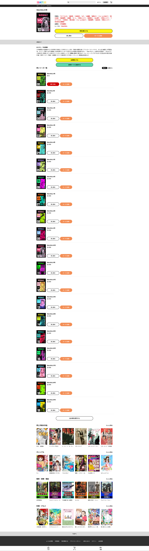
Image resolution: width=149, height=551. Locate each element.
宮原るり (94, 16)
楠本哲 (71, 16)
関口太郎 (72, 20)
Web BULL (49, 5)
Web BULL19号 (51, 400)
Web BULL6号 (51, 176)
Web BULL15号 (51, 331)
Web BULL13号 (51, 297)
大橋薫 (88, 16)
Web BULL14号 (51, 314)
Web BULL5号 (51, 159)
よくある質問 (49, 541)
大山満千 (96, 18)
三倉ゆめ (97, 20)
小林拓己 (77, 16)
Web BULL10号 (51, 245)
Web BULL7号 (51, 194)
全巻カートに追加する (74, 65)
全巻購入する (74, 60)
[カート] (111, 2)
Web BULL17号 (51, 365)
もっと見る (109, 425)
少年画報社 (63, 24)
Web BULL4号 (51, 142)
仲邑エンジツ (82, 18)
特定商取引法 (64, 541)
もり (83, 16)
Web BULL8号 (51, 211)
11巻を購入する (83, 31)
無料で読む (53, 84)
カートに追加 (98, 36)
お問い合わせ (86, 541)
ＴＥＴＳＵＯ (63, 16)
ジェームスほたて (103, 16)
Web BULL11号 (51, 262)
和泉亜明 (62, 18)
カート (74, 549)
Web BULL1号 (51, 91)
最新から (110, 68)
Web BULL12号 (51, 279)
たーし (74, 18)
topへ (74, 534)
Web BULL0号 (51, 73)
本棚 (101, 549)
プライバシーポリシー (75, 541)
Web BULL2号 (51, 108)
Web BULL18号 (51, 382)
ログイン (99, 2)
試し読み (69, 36)
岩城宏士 (90, 18)
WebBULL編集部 (59, 22)
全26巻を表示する (74, 418)
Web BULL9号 (51, 228)
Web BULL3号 (51, 125)
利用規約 (57, 541)
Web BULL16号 (51, 348)
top (37, 5)
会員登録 (106, 2)
